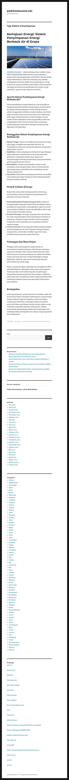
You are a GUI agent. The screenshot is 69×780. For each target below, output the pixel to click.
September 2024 (14, 445)
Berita (11, 492)
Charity (11, 505)
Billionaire (12, 495)
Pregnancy (12, 597)
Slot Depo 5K (11, 740)
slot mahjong (11, 700)
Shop (10, 620)
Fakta (11, 520)
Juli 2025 (12, 420)
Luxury (11, 575)
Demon (11, 510)
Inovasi (11, 552)
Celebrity (12, 500)
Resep (11, 607)
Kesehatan (12, 565)
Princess (12, 602)
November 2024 (14, 440)
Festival (11, 525)
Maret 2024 (13, 460)
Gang (10, 537)
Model (11, 582)
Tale (10, 635)
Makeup (11, 580)
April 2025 (12, 427)
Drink (11, 512)
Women (11, 650)
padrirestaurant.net (19, 10)
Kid (10, 567)
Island (11, 555)
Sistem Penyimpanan (43, 321)
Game (11, 535)
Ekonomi (12, 515)
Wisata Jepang (14, 645)
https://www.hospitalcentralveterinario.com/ (23, 750)
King (10, 570)
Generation (13, 540)
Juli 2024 (12, 450)
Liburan (11, 572)
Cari (8, 334)
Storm (11, 630)
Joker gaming (12, 695)
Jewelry (11, 560)
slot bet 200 (11, 755)
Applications (13, 482)
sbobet (9, 760)
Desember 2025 (14, 412)
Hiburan (12, 547)
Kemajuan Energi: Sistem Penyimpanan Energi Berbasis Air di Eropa (26, 37)
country (11, 507)
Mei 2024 (12, 455)
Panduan (12, 590)
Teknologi (17, 321)
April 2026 (12, 407)
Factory (11, 517)
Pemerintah (13, 592)
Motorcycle (13, 585)
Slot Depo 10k (12, 680)
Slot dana (10, 690)
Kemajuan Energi (31, 321)
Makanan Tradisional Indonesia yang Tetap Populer (27, 354)
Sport (11, 627)
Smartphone (13, 625)
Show (11, 622)
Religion (12, 605)
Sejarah (11, 617)
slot (8, 710)
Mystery (12, 587)
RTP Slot (10, 675)
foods (11, 532)
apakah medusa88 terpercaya (17, 735)
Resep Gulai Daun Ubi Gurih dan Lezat (22, 356)
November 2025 (14, 415)
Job (10, 562)
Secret (11, 615)
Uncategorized (14, 642)
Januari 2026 (13, 410)
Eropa (24, 321)
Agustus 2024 (13, 447)
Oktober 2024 (14, 442)
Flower (11, 530)
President (12, 600)
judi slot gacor (12, 720)
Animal (11, 480)
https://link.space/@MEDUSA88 (18, 730)
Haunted (12, 542)
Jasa (10, 557)
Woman (11, 647)
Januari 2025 (13, 435)
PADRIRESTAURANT (14, 72)
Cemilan (12, 502)
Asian (11, 487)
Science (11, 612)
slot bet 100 (11, 670)
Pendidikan (13, 595)
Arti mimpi (12, 485)
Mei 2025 (12, 425)
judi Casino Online (13, 685)
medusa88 (10, 745)
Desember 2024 (14, 437)
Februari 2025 (14, 432)
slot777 (9, 665)
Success (11, 632)
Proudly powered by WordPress (28, 774)
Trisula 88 (10, 715)
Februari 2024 (14, 462)
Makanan (12, 577)
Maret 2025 (13, 430)
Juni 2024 (12, 452)
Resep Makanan (14, 610)
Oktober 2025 (14, 417)
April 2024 (12, 457)
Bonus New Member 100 (15, 705)
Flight (11, 527)
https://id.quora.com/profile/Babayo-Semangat (24, 725)
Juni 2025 (12, 422)
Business (12, 497)
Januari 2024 (13, 465)
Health (11, 545)
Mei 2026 (12, 405)
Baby (10, 490)
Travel (11, 640)
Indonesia (12, 550)
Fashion (11, 522)
